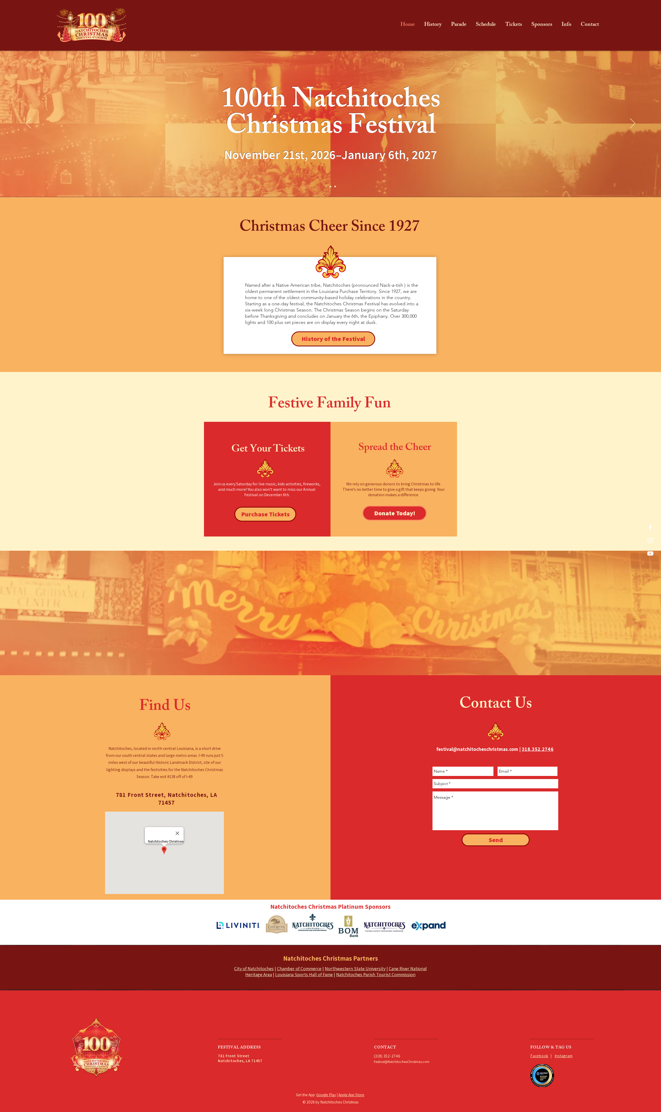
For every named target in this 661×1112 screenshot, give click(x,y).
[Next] (632, 123)
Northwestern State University (355, 968)
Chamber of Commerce (299, 968)
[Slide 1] (326, 186)
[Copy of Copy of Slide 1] (335, 186)
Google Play (326, 1094)
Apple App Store (351, 1094)
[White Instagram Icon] (650, 540)
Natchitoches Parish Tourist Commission (375, 974)
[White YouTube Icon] (650, 553)
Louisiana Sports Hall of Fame (304, 974)
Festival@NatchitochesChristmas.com (401, 1061)
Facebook (539, 1055)
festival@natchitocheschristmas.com (477, 749)
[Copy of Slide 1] (330, 186)
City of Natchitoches (254, 968)
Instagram (564, 1055)
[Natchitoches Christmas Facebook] (650, 527)
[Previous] (28, 123)
